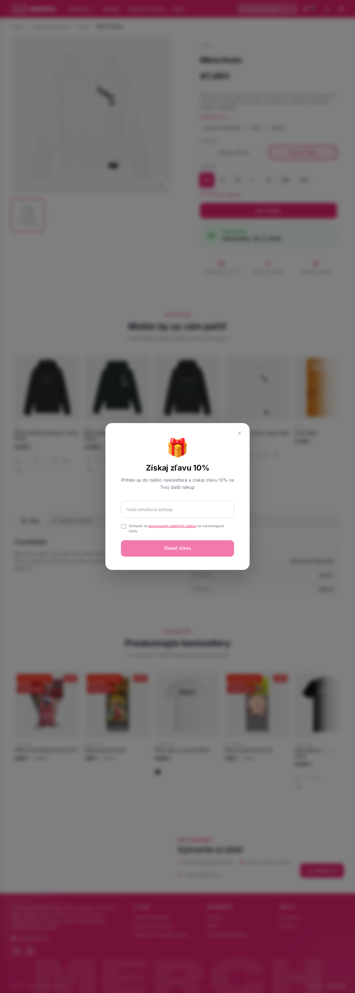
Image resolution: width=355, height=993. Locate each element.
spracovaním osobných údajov (172, 526)
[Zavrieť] (240, 433)
